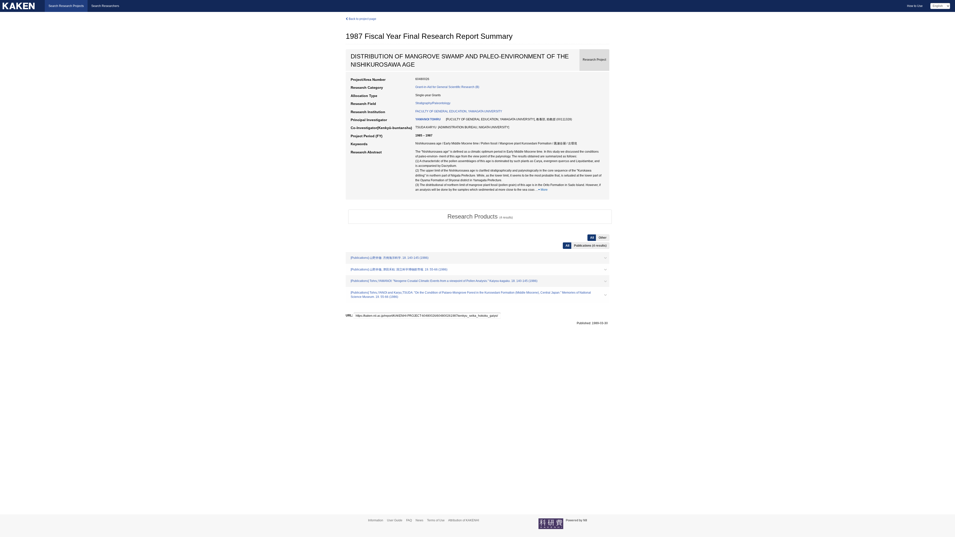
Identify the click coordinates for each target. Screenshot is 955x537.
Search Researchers (105, 6)
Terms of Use (436, 520)
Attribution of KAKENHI (463, 520)
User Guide (394, 520)
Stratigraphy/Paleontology (432, 103)
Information (375, 520)
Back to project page (362, 19)
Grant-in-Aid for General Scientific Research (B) (447, 87)
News (419, 520)
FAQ (409, 520)
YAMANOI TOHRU (428, 119)
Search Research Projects (66, 6)
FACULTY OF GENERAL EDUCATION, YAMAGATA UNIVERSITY (458, 111)
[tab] (480, 217)
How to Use (915, 6)
